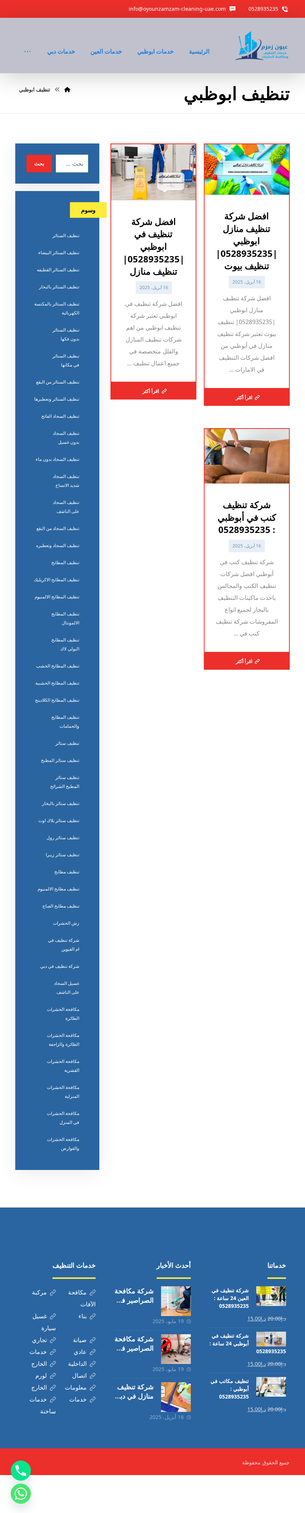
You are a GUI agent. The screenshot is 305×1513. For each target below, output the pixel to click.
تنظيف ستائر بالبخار (60, 803)
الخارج (39, 1364)
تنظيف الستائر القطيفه (58, 269)
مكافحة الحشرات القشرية (63, 1065)
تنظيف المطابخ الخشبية (57, 683)
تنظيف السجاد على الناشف (66, 506)
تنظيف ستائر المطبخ (60, 760)
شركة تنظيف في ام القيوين (63, 944)
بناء (82, 1316)
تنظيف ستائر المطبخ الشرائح (64, 781)
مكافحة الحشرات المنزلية (63, 1091)
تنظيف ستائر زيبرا (62, 854)
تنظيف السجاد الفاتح (60, 416)
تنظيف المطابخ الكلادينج (57, 700)
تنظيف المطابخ (65, 562)
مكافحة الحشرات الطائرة (63, 1013)
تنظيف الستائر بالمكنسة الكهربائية (56, 308)
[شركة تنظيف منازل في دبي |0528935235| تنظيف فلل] (176, 1397)
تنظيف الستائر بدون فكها (65, 334)
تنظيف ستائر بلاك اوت (58, 820)
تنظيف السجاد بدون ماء (57, 459)
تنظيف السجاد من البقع (57, 528)
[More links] (27, 41)
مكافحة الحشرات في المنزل (63, 1117)
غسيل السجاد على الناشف (66, 987)
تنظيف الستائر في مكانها (65, 360)
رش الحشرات (66, 923)
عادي (80, 1352)
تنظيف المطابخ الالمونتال (65, 618)
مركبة (39, 1292)
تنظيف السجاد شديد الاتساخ (66, 480)
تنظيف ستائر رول (62, 837)
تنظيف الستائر (65, 235)
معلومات (76, 1387)
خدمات (38, 1352)
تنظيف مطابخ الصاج (60, 906)
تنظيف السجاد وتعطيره (57, 545)
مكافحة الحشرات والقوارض (63, 1143)
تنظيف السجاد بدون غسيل (66, 437)
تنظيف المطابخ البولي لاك (65, 644)
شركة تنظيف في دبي (59, 966)
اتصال (79, 1375)
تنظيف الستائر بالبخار (59, 287)
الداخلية (77, 1364)
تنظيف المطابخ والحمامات (65, 721)
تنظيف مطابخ (66, 872)
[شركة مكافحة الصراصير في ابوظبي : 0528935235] (176, 1301)
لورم (41, 1375)
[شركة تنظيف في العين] (262, 46)
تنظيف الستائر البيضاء (58, 252)
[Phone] (21, 1471)
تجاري (39, 1340)
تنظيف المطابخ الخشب (57, 666)
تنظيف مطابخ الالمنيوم (58, 889)
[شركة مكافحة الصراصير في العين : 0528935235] (176, 1349)
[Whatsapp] (21, 1494)
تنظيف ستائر (67, 743)
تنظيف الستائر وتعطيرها (56, 399)
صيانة (80, 1340)
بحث (39, 163)
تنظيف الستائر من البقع (57, 382)
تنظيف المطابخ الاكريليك (56, 579)
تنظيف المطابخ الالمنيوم (57, 597)
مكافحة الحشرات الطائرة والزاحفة (63, 1039)
